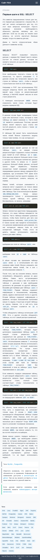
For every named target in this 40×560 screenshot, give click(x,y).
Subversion (10, 544)
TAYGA (18, 544)
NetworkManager (7, 537)
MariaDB (18, 534)
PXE (17, 541)
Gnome (4, 530)
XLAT (17, 547)
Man (13, 534)
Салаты (11, 551)
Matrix (31, 514)
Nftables (17, 537)
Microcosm (27, 534)
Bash (3, 527)
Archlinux (31, 524)
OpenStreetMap (26, 537)
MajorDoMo (5, 534)
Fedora (27, 527)
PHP (27, 510)
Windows (12, 517)
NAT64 (4, 514)
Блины (16, 524)
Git (32, 527)
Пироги (4, 551)
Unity (29, 544)
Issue (35, 478)
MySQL (10, 464)
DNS (34, 517)
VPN (26, 514)
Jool (22, 530)
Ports (11, 541)
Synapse (4, 517)
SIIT (33, 541)
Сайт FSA (6, 3)
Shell (28, 541)
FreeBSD (15, 510)
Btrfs (9, 527)
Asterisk (28, 517)
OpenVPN (5, 541)
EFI (3, 520)
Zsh (23, 547)
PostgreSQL (18, 464)
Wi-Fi (12, 547)
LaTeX (27, 530)
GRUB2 (11, 530)
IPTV (17, 530)
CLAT (14, 527)
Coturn (20, 527)
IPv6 (3, 510)
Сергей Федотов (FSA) (8, 556)
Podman (4, 524)
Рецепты (33, 510)
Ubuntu (20, 514)
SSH (3, 544)
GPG (20, 558)
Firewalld (9, 520)
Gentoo (16, 520)
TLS (11, 524)
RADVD (23, 541)
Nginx (21, 510)
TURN (24, 544)
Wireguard (21, 517)
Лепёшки (29, 547)
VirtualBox (5, 547)
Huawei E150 (24, 520)
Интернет (23, 524)
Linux (8, 510)
